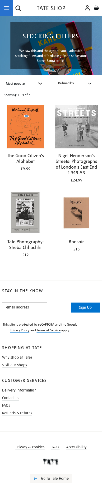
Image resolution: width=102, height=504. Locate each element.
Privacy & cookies (30, 447)
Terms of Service (48, 330)
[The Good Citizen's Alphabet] (25, 127)
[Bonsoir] (76, 213)
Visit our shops (14, 365)
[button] (18, 8)
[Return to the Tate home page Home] (51, 9)
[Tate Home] (51, 462)
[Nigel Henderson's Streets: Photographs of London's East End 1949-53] (76, 127)
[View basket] (96, 8)
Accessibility (76, 447)
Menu (7, 7)
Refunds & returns (17, 413)
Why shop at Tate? (17, 357)
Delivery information (19, 390)
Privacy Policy (19, 330)
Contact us (10, 398)
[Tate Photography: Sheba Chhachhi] (25, 213)
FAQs (6, 405)
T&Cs (55, 447)
